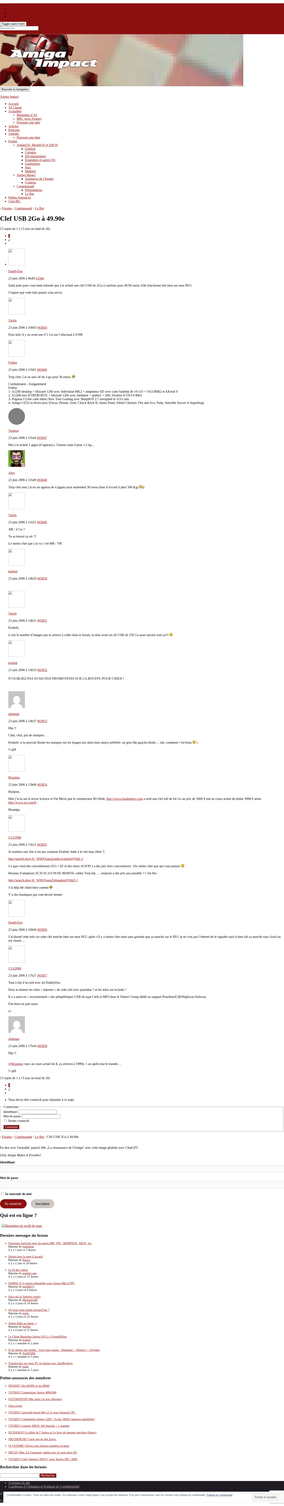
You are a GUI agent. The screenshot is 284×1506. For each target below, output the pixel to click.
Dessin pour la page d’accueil (25, 1256)
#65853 (42, 721)
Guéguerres (32, 163)
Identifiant (7, 1162)
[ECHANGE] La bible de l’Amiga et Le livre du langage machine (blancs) (52, 1432)
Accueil (13, 103)
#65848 (42, 480)
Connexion (11, 1127)
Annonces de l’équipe (39, 178)
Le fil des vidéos (18, 1270)
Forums (7, 208)
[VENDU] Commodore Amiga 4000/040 (32, 1392)
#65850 (42, 578)
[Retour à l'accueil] (244, 85)
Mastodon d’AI (27, 115)
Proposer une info (28, 122)
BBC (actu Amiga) (29, 118)
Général (30, 148)
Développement (35, 156)
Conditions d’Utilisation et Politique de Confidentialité (43, 1486)
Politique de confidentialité (219, 1494)
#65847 (42, 438)
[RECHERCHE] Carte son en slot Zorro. (32, 1439)
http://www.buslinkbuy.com (124, 799)
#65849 (42, 522)
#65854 (42, 784)
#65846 (42, 369)
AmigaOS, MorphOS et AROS (37, 145)
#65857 (42, 975)
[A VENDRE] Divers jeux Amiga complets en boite (38, 1445)
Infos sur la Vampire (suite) (24, 1296)
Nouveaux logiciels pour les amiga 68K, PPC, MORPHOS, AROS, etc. (50, 1243)
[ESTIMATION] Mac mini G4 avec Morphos (35, 1399)
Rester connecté (18, 1121)
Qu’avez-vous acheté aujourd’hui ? (28, 1310)
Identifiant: (10, 1112)
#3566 (40, 278)
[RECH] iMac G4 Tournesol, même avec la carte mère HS (42, 1452)
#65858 (42, 1046)
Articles (13, 126)
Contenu (30, 182)
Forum (12, 141)
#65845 (42, 327)
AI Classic (15, 107)
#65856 (42, 929)
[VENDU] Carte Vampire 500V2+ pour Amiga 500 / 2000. (43, 1459)
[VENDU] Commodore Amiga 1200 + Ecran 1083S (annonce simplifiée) (51, 1419)
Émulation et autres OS (40, 160)
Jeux (28, 167)
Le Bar (29, 193)
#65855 (42, 844)
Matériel (30, 171)
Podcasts (14, 130)
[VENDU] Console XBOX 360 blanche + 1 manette (38, 1425)
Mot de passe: (12, 1116)
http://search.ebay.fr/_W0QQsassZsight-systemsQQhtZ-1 (45, 859)
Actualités (14, 111)
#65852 (42, 670)
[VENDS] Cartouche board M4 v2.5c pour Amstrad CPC (41, 1412)
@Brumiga (15, 1064)
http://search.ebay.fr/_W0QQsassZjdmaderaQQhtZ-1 (43, 880)
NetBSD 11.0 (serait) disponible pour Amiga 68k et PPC (41, 1283)
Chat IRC (14, 201)
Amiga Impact (9, 96)
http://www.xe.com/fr (22, 802)
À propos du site (19, 1483)
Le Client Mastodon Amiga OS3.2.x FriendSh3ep (37, 1336)
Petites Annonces (19, 197)
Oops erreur (15, 1405)
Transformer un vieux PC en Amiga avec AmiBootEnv (40, 1363)
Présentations (33, 190)
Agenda (13, 133)
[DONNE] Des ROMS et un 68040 (28, 1385)
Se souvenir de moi (17, 1194)
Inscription (42, 1203)
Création (30, 152)
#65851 (42, 620)
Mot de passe (9, 1178)
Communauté (25, 186)
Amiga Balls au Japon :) (22, 1323)
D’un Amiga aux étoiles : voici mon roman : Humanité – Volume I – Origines (54, 1350)
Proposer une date (28, 137)
